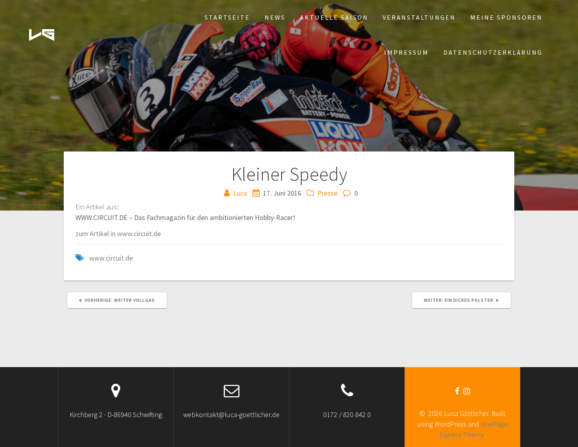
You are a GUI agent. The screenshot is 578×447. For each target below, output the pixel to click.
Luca (240, 193)
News (275, 17)
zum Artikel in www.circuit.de (118, 233)
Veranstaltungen (419, 17)
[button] (41, 35)
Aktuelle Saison (334, 17)
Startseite (227, 17)
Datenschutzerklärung (493, 52)
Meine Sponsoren (506, 17)
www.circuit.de (111, 257)
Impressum (406, 52)
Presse (327, 193)
